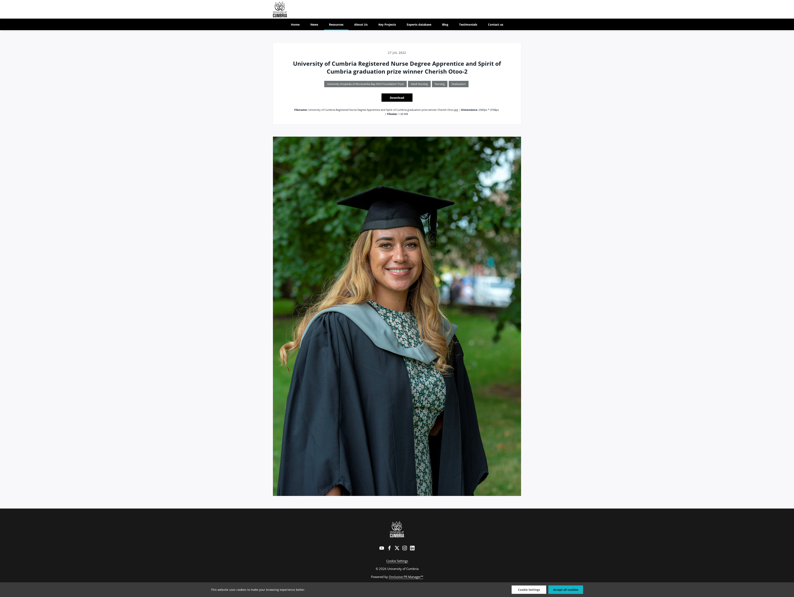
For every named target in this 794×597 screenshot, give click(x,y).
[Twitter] (397, 548)
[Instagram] (404, 548)
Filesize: (392, 114)
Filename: (301, 110)
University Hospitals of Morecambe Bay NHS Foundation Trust (365, 84)
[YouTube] (381, 548)
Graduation (459, 84)
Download (397, 98)
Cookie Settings (397, 561)
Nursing (440, 84)
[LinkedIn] (412, 548)
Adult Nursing (419, 84)
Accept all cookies (565, 590)
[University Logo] (397, 529)
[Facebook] (389, 548)
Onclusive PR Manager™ (406, 577)
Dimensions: (469, 110)
